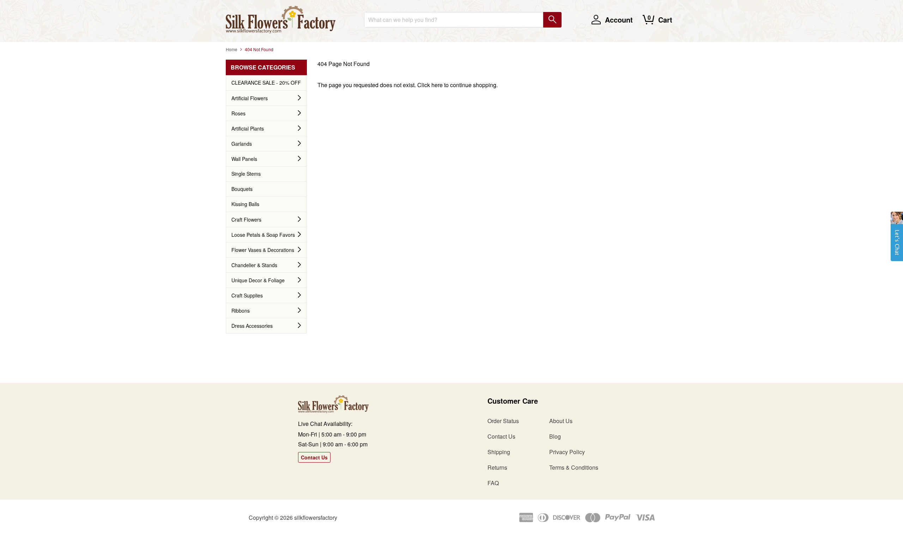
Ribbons (240, 310)
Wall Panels (244, 158)
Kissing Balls (245, 203)
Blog (555, 436)
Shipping (498, 452)
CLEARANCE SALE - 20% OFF (266, 82)
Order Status (503, 421)
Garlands (241, 143)
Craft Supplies (247, 295)
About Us (560, 421)
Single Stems (246, 173)
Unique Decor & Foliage (258, 280)
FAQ (493, 483)
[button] (897, 240)
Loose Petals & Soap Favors (263, 234)
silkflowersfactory (315, 517)
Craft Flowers (246, 219)
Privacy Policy (567, 452)
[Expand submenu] (299, 98)
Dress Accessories (252, 325)
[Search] (552, 20)
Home (231, 49)
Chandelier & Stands (254, 265)
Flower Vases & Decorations (262, 249)
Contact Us (314, 457)
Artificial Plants (247, 128)
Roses (238, 113)
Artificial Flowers (249, 98)
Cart (665, 19)
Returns (497, 467)
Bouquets (242, 188)
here (437, 85)
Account (619, 19)
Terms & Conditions (573, 467)
